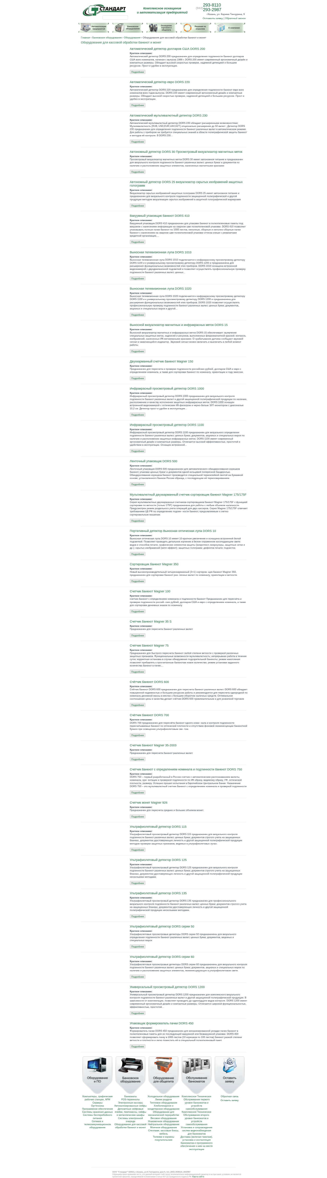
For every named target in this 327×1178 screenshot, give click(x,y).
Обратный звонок (235, 18)
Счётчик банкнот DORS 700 (149, 715)
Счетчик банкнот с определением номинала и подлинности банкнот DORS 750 (186, 769)
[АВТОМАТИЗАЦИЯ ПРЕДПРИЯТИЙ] (93, 26)
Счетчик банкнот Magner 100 (150, 591)
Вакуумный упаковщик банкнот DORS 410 (160, 215)
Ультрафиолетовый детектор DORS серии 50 (162, 926)
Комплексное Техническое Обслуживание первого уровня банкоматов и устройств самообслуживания (196, 1102)
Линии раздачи (163, 1099)
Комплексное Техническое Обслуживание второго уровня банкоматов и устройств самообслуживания (196, 1118)
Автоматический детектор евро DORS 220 (160, 82)
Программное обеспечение (97, 1108)
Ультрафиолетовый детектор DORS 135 (158, 893)
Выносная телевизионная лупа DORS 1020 (160, 288)
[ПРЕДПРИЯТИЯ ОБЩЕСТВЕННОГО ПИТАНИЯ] (161, 26)
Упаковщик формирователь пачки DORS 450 (161, 1023)
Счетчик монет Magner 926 (148, 802)
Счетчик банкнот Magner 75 (149, 645)
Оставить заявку (213, 18)
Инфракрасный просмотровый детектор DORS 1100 (167, 425)
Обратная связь (229, 1096)
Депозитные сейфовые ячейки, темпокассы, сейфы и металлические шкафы (130, 1111)
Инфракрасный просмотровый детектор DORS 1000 (167, 388)
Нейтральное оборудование (163, 1124)
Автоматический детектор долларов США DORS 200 (167, 48)
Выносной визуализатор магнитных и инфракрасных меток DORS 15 (179, 325)
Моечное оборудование (163, 1127)
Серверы (97, 1102)
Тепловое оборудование (163, 1102)
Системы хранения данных (97, 1111)
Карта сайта (198, 1176)
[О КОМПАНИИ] (230, 26)
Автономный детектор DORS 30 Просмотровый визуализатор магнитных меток (186, 151)
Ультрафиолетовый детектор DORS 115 (158, 826)
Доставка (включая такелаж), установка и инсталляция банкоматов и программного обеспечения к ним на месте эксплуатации (197, 1143)
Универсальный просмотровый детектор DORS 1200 (167, 987)
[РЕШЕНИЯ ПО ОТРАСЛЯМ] (196, 26)
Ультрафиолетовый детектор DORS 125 (158, 860)
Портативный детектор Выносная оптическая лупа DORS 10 (173, 531)
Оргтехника (97, 1105)
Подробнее (137, 72)
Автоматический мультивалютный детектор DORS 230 (168, 115)
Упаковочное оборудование (163, 1121)
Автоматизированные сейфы (130, 1105)
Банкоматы (130, 1096)
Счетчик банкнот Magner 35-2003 (153, 745)
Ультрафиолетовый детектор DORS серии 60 (162, 957)
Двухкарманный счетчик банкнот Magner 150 (161, 361)
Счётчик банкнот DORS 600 (149, 682)
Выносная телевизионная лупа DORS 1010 (160, 252)
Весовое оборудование (164, 1118)
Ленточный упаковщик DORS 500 (153, 461)
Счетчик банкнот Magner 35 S (151, 621)
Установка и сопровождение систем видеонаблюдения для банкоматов (196, 1130)
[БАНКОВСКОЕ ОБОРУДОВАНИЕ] (127, 26)
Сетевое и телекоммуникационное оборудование (97, 1124)
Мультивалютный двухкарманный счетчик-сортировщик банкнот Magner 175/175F (188, 494)
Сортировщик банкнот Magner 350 (154, 564)
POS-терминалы (130, 1099)
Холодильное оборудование (163, 1096)
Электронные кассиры (130, 1102)
